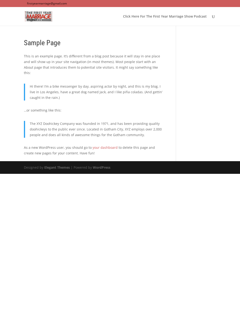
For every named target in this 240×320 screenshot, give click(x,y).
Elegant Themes (57, 167)
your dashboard (105, 147)
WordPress (101, 167)
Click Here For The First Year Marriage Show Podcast (165, 17)
